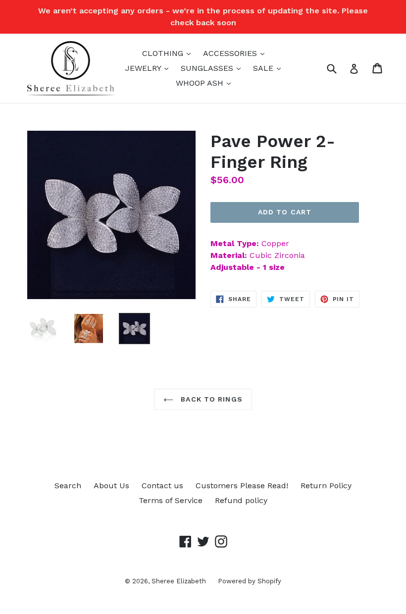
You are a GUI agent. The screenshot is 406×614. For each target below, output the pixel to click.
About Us (111, 485)
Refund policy (241, 500)
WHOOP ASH (206, 83)
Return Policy (326, 485)
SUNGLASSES (213, 68)
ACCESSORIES (236, 53)
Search (67, 485)
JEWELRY (149, 68)
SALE (269, 68)
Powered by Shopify (249, 581)
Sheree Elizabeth (180, 581)
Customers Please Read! (242, 485)
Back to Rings (210, 399)
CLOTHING (169, 53)
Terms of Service (171, 500)
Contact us (162, 485)
